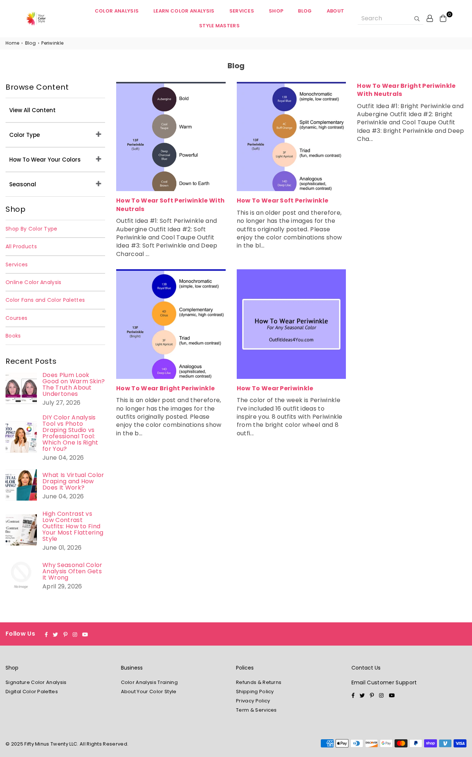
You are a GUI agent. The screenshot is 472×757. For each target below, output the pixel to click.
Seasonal (22, 184)
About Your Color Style (149, 691)
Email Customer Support (384, 682)
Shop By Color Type (32, 228)
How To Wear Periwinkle (275, 388)
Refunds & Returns (258, 682)
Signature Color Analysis (36, 682)
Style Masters (219, 25)
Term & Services (256, 709)
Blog (305, 10)
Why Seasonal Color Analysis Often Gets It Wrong (72, 571)
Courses (16, 318)
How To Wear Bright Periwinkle (165, 388)
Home (12, 43)
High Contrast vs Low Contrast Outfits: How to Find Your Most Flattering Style (72, 526)
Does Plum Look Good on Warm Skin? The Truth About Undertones (73, 384)
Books (13, 335)
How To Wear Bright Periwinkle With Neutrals (406, 90)
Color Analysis (117, 10)
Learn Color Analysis (183, 10)
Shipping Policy (255, 691)
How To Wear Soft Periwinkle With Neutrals (170, 204)
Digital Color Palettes (32, 691)
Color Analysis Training (149, 682)
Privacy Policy (253, 700)
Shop (276, 10)
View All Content (32, 110)
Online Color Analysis (34, 282)
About (335, 10)
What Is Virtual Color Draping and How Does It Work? (73, 481)
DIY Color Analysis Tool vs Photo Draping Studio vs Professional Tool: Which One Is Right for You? (70, 433)
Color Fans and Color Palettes (45, 300)
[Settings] (430, 18)
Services (241, 10)
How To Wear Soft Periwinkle (283, 200)
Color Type (24, 135)
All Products (21, 246)
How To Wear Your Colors (45, 159)
